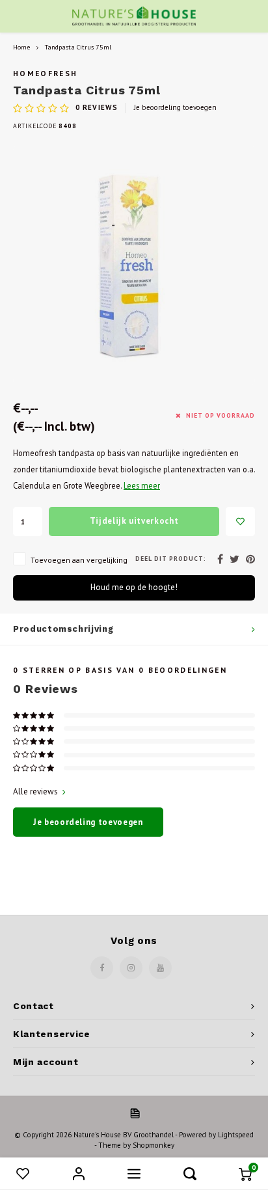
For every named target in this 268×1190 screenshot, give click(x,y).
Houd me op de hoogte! (134, 587)
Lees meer (142, 485)
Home (21, 46)
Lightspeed (236, 1134)
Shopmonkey (153, 1145)
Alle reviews (35, 791)
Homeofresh (45, 73)
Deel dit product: (170, 558)
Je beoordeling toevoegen (175, 107)
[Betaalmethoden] (134, 1112)
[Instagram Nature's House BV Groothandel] (131, 967)
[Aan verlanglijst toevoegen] (240, 521)
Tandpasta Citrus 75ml (78, 46)
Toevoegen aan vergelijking (79, 560)
